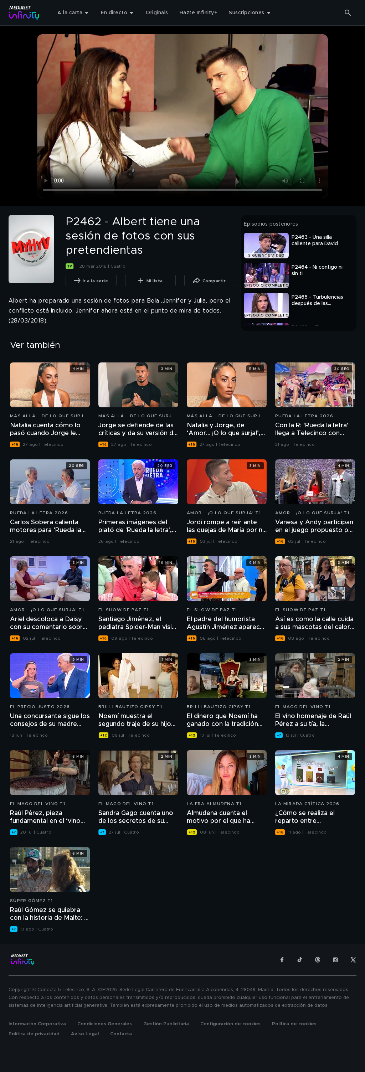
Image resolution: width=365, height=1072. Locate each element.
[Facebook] (282, 960)
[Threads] (317, 960)
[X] (353, 960)
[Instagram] (335, 960)
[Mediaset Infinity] (24, 12)
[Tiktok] (300, 960)
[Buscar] (348, 13)
